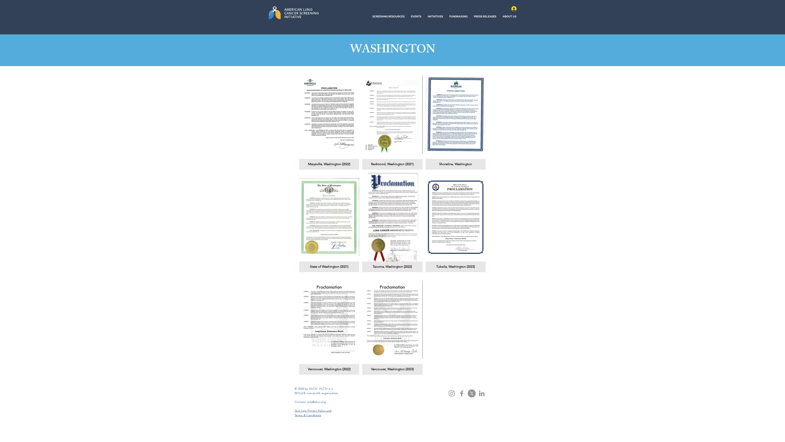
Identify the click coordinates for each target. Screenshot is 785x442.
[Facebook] (462, 393)
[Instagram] (452, 393)
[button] (329, 120)
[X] (472, 393)
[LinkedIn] (482, 393)
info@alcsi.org (316, 402)
